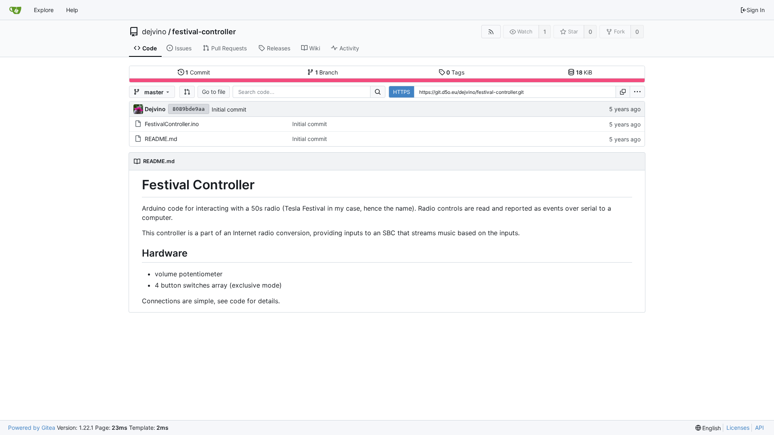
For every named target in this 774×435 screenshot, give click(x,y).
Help (72, 9)
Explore (44, 9)
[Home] (15, 10)
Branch (326, 72)
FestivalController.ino (172, 123)
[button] (187, 92)
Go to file (213, 91)
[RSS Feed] (490, 31)
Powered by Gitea (31, 427)
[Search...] (377, 92)
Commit (197, 72)
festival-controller (204, 32)
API (759, 427)
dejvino (154, 32)
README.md (161, 138)
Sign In (756, 9)
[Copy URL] (623, 92)
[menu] (637, 92)
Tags (455, 72)
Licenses (737, 427)
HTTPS (401, 92)
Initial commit (229, 109)
